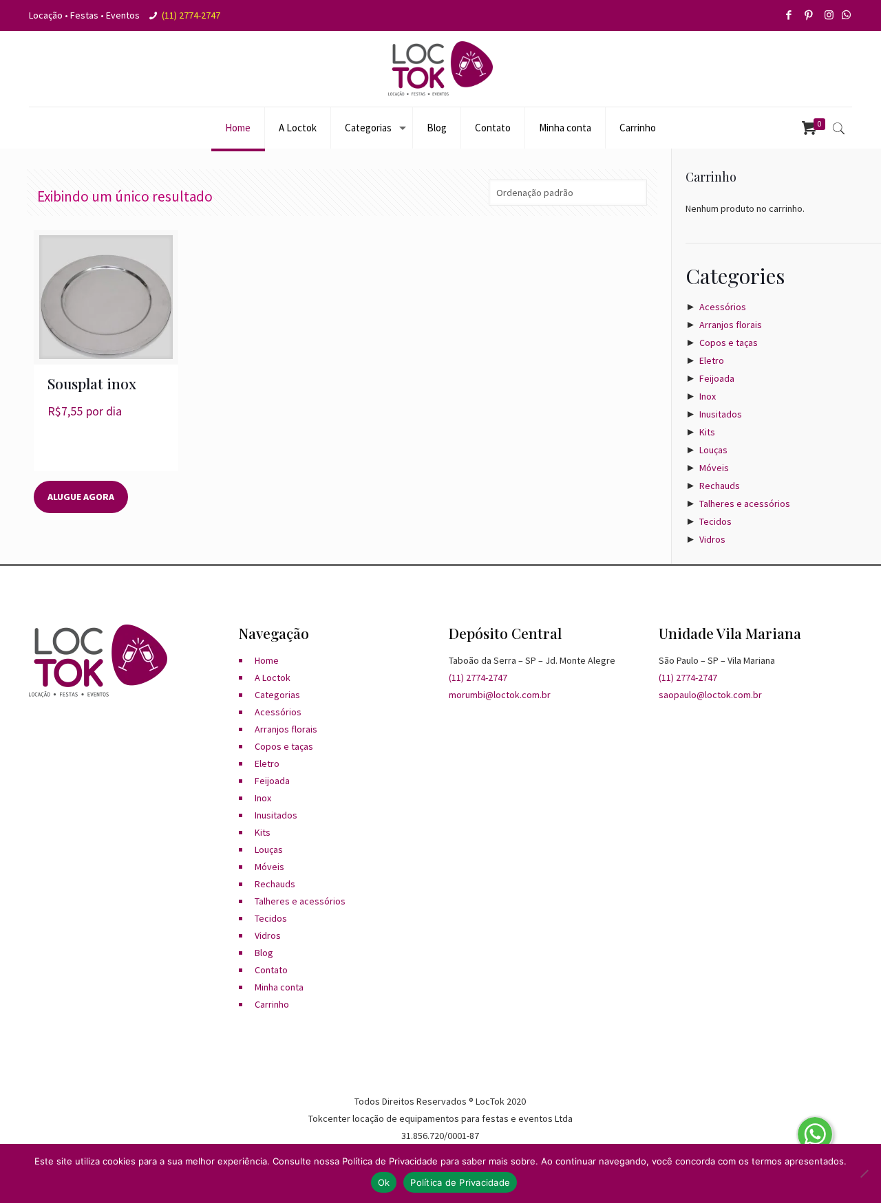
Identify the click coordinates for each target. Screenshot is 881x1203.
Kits (707, 432)
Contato (271, 970)
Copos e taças (728, 342)
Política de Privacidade (460, 1182)
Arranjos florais (730, 324)
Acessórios (722, 307)
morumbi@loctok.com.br (500, 695)
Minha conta (279, 987)
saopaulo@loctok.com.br (710, 695)
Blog (264, 952)
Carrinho (272, 1004)
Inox (707, 396)
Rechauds (719, 485)
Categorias (277, 695)
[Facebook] (790, 14)
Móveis (714, 468)
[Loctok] (440, 69)
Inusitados (720, 414)
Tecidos (715, 521)
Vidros (712, 539)
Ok (384, 1182)
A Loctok (272, 677)
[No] (864, 1173)
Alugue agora (80, 496)
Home (267, 660)
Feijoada (716, 378)
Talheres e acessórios (744, 503)
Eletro (711, 360)
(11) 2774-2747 (191, 15)
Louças (713, 450)
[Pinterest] (810, 14)
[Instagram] (830, 14)
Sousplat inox (91, 383)
